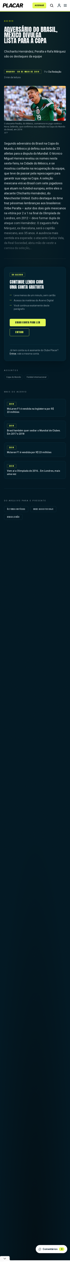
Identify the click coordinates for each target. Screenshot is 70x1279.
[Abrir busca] (51, 5)
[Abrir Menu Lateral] (65, 5)
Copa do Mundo (13, 377)
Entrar (19, 332)
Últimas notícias (16, 509)
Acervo (9, 21)
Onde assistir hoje (43, 509)
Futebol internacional (36, 377)
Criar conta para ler (27, 322)
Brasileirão (13, 516)
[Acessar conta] (59, 5)
